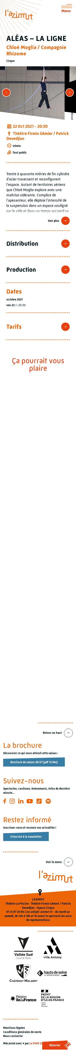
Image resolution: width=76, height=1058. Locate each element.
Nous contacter (13, 1036)
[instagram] (13, 801)
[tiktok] (39, 801)
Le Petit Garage (39, 1043)
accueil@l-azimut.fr (39, 911)
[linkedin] (21, 801)
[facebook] (5, 801)
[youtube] (30, 801)
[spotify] (49, 801)
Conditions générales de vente (22, 1032)
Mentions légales (14, 1027)
